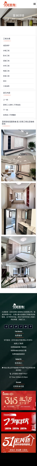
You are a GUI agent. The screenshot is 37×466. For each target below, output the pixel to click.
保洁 (4, 81)
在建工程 (20, 19)
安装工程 (6, 76)
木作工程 (6, 66)
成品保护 (6, 45)
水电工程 (6, 51)
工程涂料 (6, 86)
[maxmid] (9, 4)
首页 (13, 19)
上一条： (6, 100)
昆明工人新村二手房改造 (12, 105)
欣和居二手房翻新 (9, 115)
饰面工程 (6, 71)
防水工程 (6, 56)
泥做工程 (6, 61)
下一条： (6, 110)
